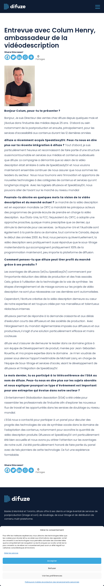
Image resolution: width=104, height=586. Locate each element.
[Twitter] (13, 57)
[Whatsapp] (25, 57)
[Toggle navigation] (97, 6)
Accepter (52, 560)
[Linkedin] (19, 57)
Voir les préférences (52, 575)
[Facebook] (7, 57)
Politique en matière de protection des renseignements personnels (52, 582)
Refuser (52, 568)
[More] (31, 57)
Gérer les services (11, 553)
